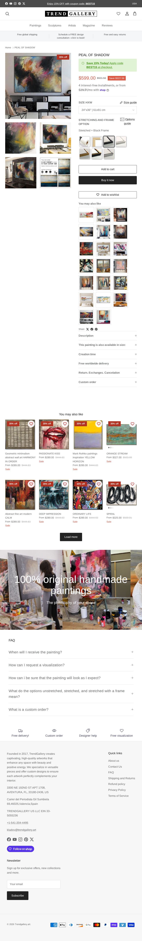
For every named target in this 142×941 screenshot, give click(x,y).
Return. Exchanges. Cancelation (99, 372)
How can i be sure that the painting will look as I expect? (55, 678)
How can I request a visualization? (37, 665)
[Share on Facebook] (92, 329)
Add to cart (107, 169)
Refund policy (116, 784)
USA (134, 3)
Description (86, 335)
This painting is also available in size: (102, 344)
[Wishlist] (118, 14)
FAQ (111, 772)
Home (8, 47)
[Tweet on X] (87, 329)
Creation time (87, 354)
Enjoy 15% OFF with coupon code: (66, 3)
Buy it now (107, 180)
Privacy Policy (117, 789)
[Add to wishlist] (31, 423)
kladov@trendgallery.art (21, 829)
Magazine (89, 25)
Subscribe (17, 895)
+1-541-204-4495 (17, 822)
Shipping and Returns (121, 778)
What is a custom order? (28, 709)
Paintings (35, 25)
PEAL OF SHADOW (25, 47)
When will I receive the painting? (35, 652)
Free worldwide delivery (94, 363)
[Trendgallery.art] (71, 14)
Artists (72, 25)
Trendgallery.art (22, 924)
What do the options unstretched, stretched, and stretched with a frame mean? (67, 694)
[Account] (126, 14)
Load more (71, 536)
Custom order (87, 382)
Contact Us (115, 766)
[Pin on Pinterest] (96, 329)
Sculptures (54, 25)
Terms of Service (118, 795)
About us (113, 760)
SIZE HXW (85, 102)
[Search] (7, 14)
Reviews (107, 25)
